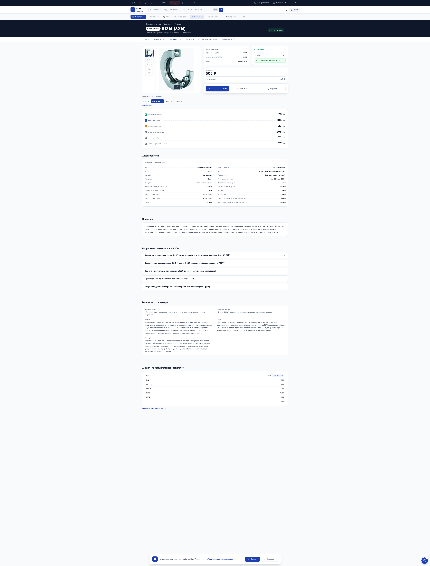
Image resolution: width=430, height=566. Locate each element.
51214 (275, 376)
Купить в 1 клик (243, 88)
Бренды (166, 17)
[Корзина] (285, 9)
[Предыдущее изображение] (160, 69)
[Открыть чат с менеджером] (424, 560)
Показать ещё (147, 105)
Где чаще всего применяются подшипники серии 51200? (170, 279)
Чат (243, 17)
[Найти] (221, 10)
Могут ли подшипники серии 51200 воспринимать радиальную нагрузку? (178, 286)
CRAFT (169, 101)
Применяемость (180, 17)
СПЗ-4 (179, 101)
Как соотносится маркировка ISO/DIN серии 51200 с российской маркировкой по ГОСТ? (185, 263)
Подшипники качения (154, 24)
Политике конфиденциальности (221, 559)
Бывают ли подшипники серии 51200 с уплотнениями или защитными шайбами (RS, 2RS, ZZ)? (187, 255)
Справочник (198, 17)
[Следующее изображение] (193, 69)
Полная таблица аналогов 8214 (154, 408)
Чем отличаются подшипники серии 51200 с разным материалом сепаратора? (180, 271)
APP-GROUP (154, 29)
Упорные (178, 24)
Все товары (154, 17)
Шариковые (168, 24)
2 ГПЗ (146, 101)
